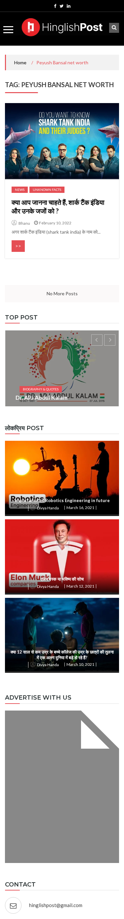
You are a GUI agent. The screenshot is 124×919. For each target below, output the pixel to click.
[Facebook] (55, 6)
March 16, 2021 (80, 507)
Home (20, 62)
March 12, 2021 (80, 586)
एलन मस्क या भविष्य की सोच (62, 579)
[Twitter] (61, 6)
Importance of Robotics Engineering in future (62, 500)
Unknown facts (47, 190)
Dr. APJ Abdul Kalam (41, 397)
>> (18, 246)
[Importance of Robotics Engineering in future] (62, 477)
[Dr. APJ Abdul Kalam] (62, 368)
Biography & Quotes (41, 389)
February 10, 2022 (55, 222)
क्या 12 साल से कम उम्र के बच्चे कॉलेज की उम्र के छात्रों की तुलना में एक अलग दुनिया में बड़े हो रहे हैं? (62, 654)
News (19, 190)
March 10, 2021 (80, 664)
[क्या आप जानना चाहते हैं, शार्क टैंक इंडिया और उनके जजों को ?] (62, 141)
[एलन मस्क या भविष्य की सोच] (62, 556)
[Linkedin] (68, 6)
